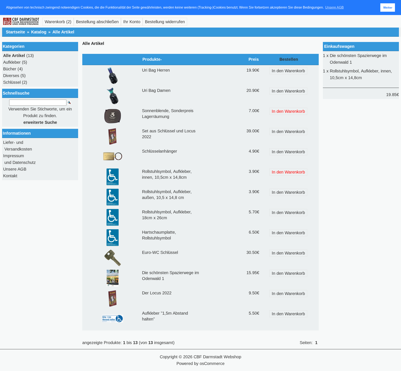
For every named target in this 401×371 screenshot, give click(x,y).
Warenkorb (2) (58, 21)
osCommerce (212, 363)
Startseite (15, 32)
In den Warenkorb (288, 70)
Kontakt (10, 175)
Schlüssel (12, 82)
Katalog (38, 32)
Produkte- (152, 59)
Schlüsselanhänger (159, 151)
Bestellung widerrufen (165, 21)
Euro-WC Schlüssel (160, 252)
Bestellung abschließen (97, 21)
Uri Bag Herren (156, 70)
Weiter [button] (387, 7)
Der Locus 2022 (156, 293)
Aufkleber (12, 62)
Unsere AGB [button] (334, 7)
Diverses (11, 75)
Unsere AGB (14, 169)
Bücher (9, 69)
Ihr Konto (131, 21)
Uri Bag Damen (156, 90)
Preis (254, 59)
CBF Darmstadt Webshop (217, 357)
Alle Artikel (63, 32)
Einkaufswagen (339, 46)
